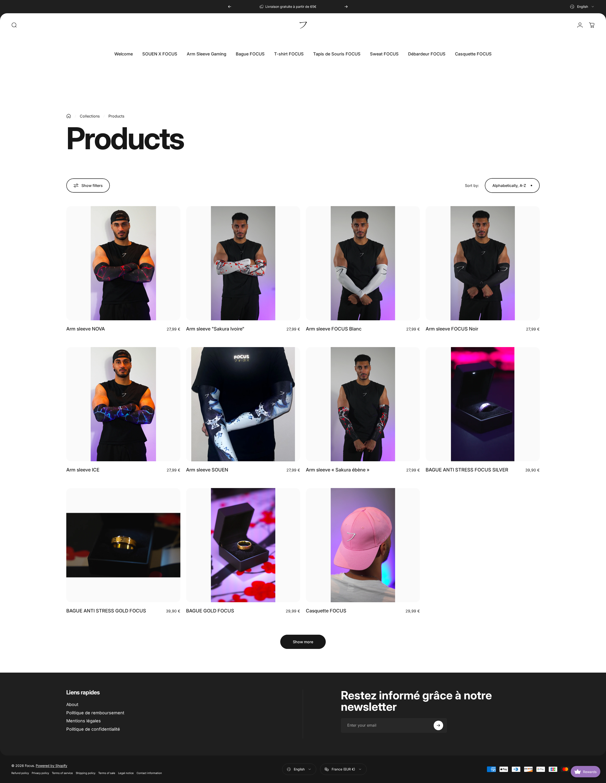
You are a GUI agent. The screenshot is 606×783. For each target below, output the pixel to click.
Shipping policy (85, 773)
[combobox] (582, 6)
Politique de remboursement (95, 712)
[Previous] (229, 6)
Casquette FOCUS (326, 611)
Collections (90, 116)
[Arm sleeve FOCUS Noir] (483, 263)
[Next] (346, 6)
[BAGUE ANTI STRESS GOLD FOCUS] (123, 545)
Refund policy (20, 773)
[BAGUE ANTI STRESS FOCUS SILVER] (483, 404)
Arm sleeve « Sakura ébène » (338, 470)
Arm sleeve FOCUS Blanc (333, 329)
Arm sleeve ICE (82, 470)
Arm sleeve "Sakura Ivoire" (215, 329)
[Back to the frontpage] (68, 116)
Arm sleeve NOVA (85, 329)
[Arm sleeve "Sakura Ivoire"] (243, 263)
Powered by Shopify (51, 766)
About (72, 704)
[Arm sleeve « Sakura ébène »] (363, 404)
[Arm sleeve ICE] (123, 404)
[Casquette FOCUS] (363, 545)
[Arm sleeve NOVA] (123, 263)
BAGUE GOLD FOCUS (210, 611)
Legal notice (126, 773)
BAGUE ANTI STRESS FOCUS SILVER (467, 470)
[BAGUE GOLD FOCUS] (243, 545)
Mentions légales (83, 720)
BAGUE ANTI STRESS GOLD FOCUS (106, 611)
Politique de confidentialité (93, 729)
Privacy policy (40, 773)
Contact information (149, 773)
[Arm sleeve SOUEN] (243, 404)
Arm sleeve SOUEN (207, 470)
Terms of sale (106, 773)
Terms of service (62, 773)
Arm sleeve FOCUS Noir (452, 329)
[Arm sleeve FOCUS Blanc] (363, 263)
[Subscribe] (438, 725)
